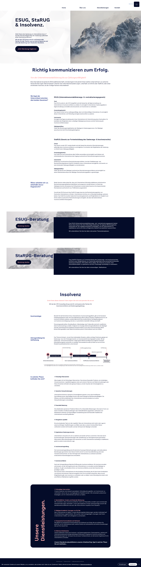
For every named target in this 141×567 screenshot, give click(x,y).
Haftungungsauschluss (78, 561)
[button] (136, 4)
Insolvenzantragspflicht (87, 316)
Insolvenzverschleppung (63, 321)
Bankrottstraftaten (75, 329)
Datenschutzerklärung (86, 564)
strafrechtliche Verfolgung (90, 319)
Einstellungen (122, 564)
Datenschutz (67, 561)
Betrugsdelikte (62, 329)
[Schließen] (139, 564)
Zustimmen (133, 564)
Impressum (59, 561)
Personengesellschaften (60, 324)
